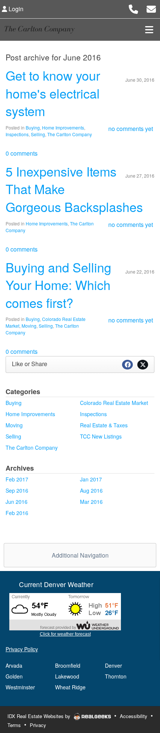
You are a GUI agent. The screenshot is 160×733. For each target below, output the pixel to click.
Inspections (17, 134)
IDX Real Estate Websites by (39, 716)
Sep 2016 (17, 490)
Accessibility (133, 716)
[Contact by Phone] (133, 8)
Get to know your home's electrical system (53, 93)
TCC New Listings (101, 436)
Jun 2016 (17, 501)
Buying (33, 127)
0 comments (22, 153)
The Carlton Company (69, 134)
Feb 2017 (17, 479)
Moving (29, 325)
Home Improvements (63, 127)
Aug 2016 (91, 490)
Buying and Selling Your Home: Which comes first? (58, 285)
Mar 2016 (91, 501)
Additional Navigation (80, 555)
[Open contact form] (151, 8)
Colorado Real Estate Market (114, 402)
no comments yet (130, 128)
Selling (38, 134)
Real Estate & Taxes (104, 425)
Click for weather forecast (65, 634)
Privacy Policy (22, 649)
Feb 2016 (17, 513)
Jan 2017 (91, 479)
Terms (14, 725)
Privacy (38, 725)
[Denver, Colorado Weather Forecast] (65, 611)
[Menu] (149, 29)
